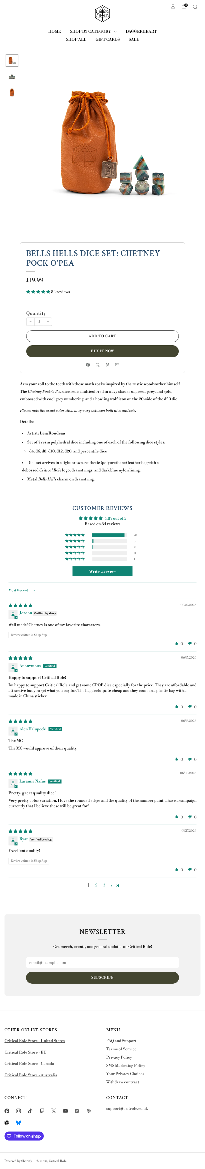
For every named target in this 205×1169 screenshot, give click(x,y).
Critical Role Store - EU (25, 1052)
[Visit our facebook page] (7, 1111)
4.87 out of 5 (115, 518)
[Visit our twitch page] (42, 1111)
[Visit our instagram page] (18, 1111)
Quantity (36, 313)
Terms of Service (121, 1049)
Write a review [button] (102, 571)
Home (54, 31)
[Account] (173, 6)
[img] (20, 605)
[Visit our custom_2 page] (89, 1111)
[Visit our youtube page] (65, 1111)
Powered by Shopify (18, 1161)
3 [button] (104, 885)
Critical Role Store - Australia (30, 1075)
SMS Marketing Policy (125, 1065)
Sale (134, 39)
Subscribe (102, 977)
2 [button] (96, 885)
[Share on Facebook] (88, 365)
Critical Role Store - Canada (29, 1063)
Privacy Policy (119, 1057)
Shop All (76, 39)
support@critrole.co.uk (127, 1108)
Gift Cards (108, 39)
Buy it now (102, 351)
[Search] (195, 6)
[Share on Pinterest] (107, 365)
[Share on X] (97, 365)
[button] (38, 292)
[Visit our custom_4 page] (18, 1123)
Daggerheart (141, 31)
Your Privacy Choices (125, 1074)
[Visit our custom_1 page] (77, 1111)
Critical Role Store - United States (34, 1041)
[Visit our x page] (54, 1111)
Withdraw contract (122, 1082)
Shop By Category (90, 31)
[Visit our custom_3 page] (7, 1123)
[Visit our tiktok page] (30, 1111)
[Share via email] (117, 365)
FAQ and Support (121, 1041)
